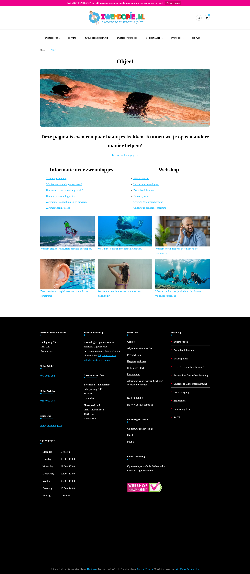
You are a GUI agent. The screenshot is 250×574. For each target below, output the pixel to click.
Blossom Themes (145, 569)
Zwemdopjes (51, 38)
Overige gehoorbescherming (148, 201)
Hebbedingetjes (181, 409)
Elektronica (179, 400)
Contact (196, 38)
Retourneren (133, 374)
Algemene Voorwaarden (139, 348)
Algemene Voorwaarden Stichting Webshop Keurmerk (145, 382)
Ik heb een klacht (136, 367)
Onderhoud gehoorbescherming (149, 207)
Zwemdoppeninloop (127, 38)
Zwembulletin (153, 38)
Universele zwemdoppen (146, 184)
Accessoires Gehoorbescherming (190, 375)
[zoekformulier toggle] (199, 18)
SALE (176, 417)
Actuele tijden (173, 3)
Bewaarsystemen (142, 196)
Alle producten (141, 178)
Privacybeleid (134, 354)
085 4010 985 (47, 400)
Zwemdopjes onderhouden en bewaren (66, 201)
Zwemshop (176, 38)
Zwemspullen (180, 358)
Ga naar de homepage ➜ (125, 155)
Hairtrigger (92, 569)
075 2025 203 (47, 375)
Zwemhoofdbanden (143, 190)
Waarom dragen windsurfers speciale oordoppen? (66, 248)
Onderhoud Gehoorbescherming (190, 383)
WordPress (181, 569)
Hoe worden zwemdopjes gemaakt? (64, 190)
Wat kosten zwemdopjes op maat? (64, 184)
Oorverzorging (181, 392)
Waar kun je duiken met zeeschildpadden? (120, 248)
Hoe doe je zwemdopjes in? (60, 196)
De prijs (72, 38)
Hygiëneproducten (136, 361)
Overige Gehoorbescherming (188, 367)
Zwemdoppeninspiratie (96, 38)
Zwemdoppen (180, 341)
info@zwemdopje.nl (51, 425)
